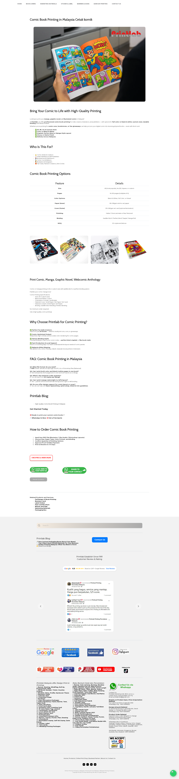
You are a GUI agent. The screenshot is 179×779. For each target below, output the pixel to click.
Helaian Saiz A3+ (81, 711)
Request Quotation (38, 479)
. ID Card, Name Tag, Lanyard (49, 709)
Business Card (40, 501)
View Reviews (110, 568)
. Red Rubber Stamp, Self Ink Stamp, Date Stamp (53, 721)
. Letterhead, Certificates (47, 710)
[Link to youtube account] (95, 764)
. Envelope (41, 699)
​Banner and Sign (41, 506)
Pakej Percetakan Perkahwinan (87, 727)
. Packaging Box (44, 715)
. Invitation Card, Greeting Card (50, 707)
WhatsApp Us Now (39, 418)
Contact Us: (113, 692)
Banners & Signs (83, 4)
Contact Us (116, 4)
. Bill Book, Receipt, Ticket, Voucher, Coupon (50, 690)
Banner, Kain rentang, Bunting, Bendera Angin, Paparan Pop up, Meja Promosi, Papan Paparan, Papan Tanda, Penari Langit (89, 686)
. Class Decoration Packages (48, 700)
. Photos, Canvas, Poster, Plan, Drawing (53, 717)
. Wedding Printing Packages (49, 726)
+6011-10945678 (125, 711)
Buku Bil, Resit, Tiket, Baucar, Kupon (88, 689)
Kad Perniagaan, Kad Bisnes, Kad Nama (89, 693)
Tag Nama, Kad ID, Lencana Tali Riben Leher (88, 707)
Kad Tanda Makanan (82, 704)
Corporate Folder (45, 697)
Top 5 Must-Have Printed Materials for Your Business (58, 543)
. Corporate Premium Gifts (48, 716)
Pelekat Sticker (81, 724)
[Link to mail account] (91, 764)
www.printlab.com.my (125, 695)
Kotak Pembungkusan (83, 714)
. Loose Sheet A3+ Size (46, 712)
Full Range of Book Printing (45, 499)
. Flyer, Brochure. (44, 704)
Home (19, 4)
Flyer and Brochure (42, 504)
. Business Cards (43, 694)
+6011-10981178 (124, 719)
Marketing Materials (48, 4)
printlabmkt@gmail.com (121, 697)
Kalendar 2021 (79, 695)
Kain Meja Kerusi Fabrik (83, 701)
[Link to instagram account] (87, 764)
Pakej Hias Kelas (80, 699)
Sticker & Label (67, 4)
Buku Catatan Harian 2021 (85, 712)
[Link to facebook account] (84, 764)
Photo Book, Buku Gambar (85, 720)
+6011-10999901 (125, 704)
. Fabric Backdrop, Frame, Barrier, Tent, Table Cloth (51, 702)
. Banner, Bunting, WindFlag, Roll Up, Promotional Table (50, 687)
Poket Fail (78, 696)
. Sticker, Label (44, 723)
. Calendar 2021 (43, 696)
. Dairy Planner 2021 (45, 713)
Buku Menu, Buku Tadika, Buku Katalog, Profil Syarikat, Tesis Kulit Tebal (89, 691)
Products (72, 758)
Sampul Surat (79, 698)
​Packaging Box (40, 510)
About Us (104, 758)
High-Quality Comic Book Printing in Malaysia (50, 404)
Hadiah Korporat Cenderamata (87, 715)
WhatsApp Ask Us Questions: (118, 721)
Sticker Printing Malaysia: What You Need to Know (57, 544)
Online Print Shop (82, 758)
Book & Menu (31, 4)
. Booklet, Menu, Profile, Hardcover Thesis (53, 693)
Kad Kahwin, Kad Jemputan (85, 705)
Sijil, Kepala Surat (81, 709)
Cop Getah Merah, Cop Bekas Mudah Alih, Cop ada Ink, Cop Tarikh (89, 722)
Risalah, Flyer (80, 702)
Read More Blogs (45, 546)
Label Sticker (40, 503)
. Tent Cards (43, 725)
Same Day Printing (101, 4)
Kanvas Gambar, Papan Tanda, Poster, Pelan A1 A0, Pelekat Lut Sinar (88, 717)
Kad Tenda (79, 725)
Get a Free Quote (55, 418)
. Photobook (43, 719)
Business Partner (94, 758)
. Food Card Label (44, 706)
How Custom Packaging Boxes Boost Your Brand (56, 541)
